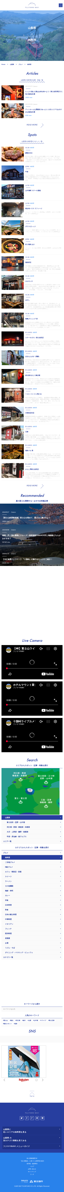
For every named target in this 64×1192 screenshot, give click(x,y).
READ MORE (32, 125)
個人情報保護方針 (32, 1158)
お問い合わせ (32, 1169)
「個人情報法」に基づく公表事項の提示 (32, 1161)
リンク (32, 1174)
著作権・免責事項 (32, 1163)
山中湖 (36, 1020)
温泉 (16, 1023)
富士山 (6, 1020)
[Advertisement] (32, 601)
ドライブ (43, 1020)
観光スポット (8, 1023)
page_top (32, 1094)
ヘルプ (32, 1166)
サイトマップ (32, 1171)
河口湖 (18, 1020)
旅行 (24, 1020)
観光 (12, 1020)
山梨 (29, 1020)
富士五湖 (51, 1020)
